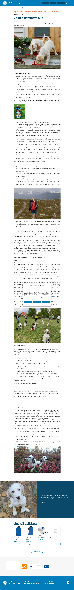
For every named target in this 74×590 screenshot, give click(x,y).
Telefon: (49, 582)
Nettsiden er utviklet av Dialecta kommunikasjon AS (40, 588)
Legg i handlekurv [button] (43, 544)
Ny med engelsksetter (20, 7)
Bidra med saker (45, 3)
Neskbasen (53, 3)
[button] (37, 551)
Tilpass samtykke (46, 302)
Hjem (15, 7)
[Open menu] (70, 3)
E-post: (49, 583)
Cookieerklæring (33, 304)
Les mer (43, 502)
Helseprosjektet (61, 3)
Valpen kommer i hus (28, 18)
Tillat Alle (28, 302)
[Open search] (66, 3)
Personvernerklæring (39, 304)
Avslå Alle (37, 302)
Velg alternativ (18, 544)
